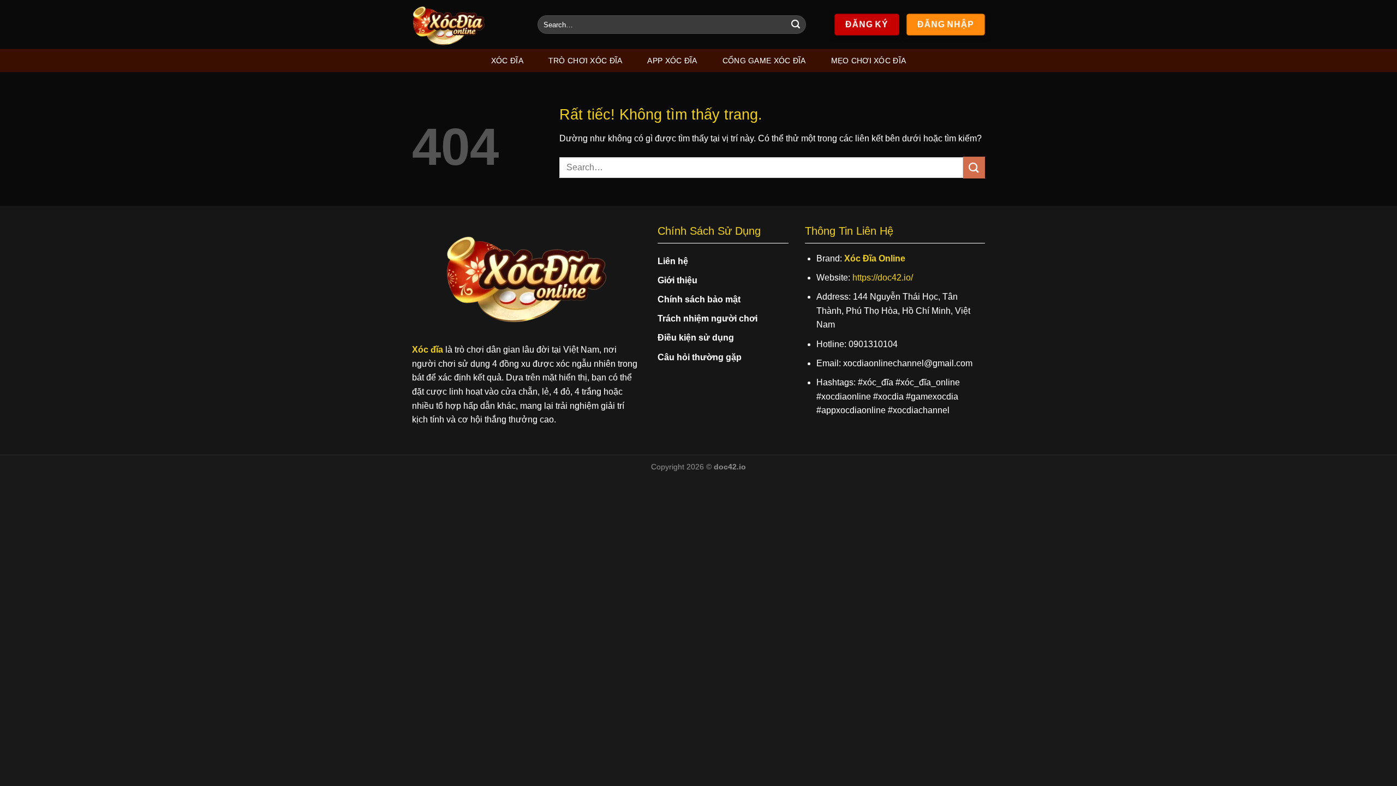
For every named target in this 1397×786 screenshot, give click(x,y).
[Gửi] (795, 24)
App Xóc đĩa (672, 60)
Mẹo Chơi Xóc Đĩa (868, 60)
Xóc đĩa (507, 60)
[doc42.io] (466, 24)
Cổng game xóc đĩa (764, 60)
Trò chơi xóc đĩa (585, 60)
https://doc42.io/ (882, 277)
